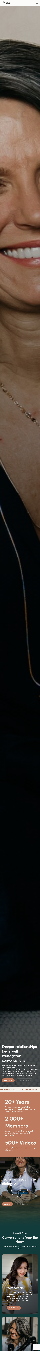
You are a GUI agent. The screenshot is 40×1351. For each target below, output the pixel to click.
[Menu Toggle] (37, 3)
